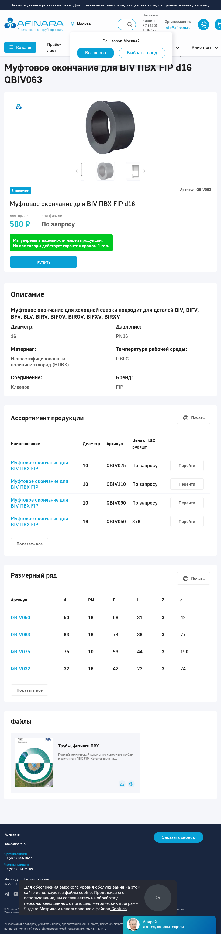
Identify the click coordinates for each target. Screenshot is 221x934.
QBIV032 (20, 668)
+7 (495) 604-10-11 (18, 858)
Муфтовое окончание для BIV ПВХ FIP (39, 465)
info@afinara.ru (178, 27)
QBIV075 (20, 651)
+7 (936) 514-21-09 (18, 869)
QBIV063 (20, 634)
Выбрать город (142, 53)
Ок (158, 897)
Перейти (187, 465)
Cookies (118, 908)
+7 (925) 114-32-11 (150, 30)
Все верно (95, 53)
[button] (80, 24)
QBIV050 (20, 617)
